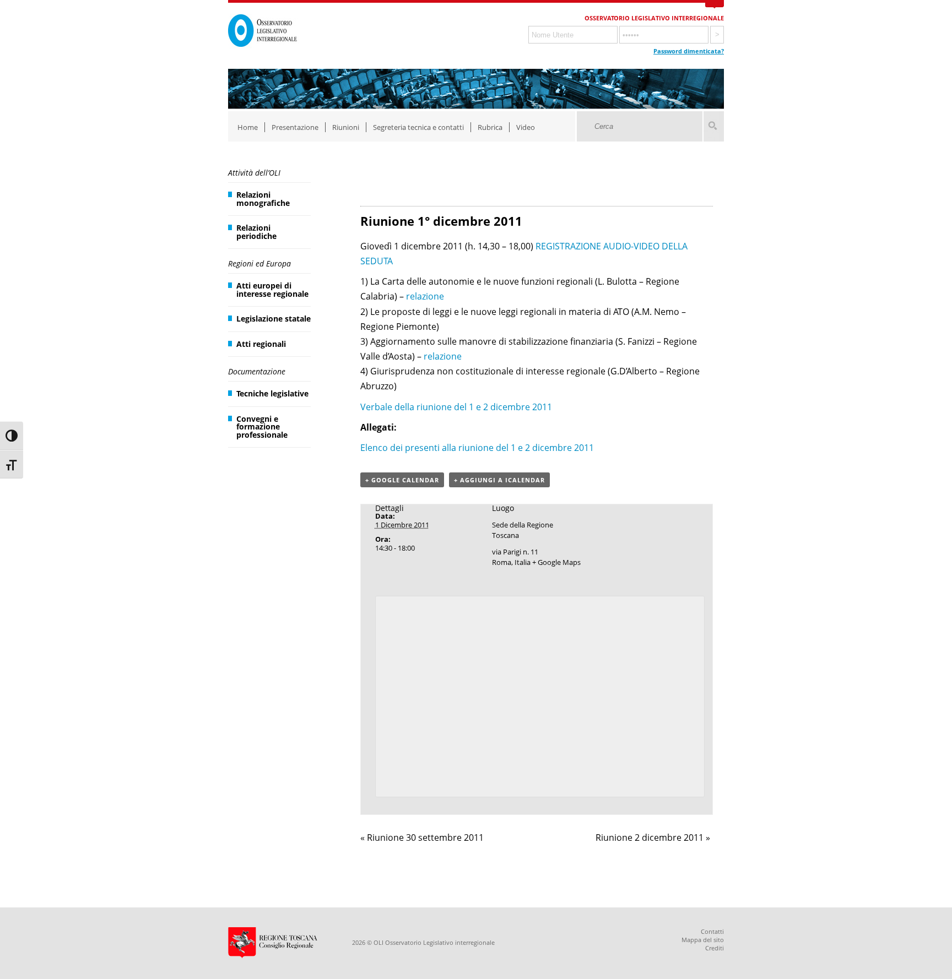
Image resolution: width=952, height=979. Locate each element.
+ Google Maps (556, 562)
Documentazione (256, 371)
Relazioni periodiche (256, 231)
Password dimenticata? (688, 51)
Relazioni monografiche (263, 198)
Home (247, 127)
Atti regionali (261, 344)
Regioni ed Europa (259, 263)
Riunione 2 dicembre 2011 (653, 837)
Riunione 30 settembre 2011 (422, 837)
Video (525, 127)
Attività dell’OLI (254, 172)
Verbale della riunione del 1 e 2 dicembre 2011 (456, 407)
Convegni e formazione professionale (262, 427)
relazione (425, 296)
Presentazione (295, 127)
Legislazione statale (273, 318)
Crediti (714, 948)
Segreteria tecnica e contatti (418, 127)
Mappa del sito (702, 940)
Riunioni (345, 127)
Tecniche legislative (272, 393)
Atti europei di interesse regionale (272, 289)
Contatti (712, 931)
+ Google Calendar (402, 480)
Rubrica (490, 127)
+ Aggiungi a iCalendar (499, 480)
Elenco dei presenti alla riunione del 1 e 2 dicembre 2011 (477, 448)
